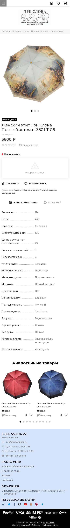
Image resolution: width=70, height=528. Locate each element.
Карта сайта (48, 522)
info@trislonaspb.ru (16, 442)
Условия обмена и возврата (18, 466)
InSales (55, 525)
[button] (32, 111)
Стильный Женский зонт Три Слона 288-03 (16, 405)
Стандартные (8, 193)
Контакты (7, 480)
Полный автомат (48, 190)
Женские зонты (31, 190)
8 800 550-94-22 (14, 434)
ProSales (32, 525)
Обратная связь (11, 470)
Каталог (18, 190)
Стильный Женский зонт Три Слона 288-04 (51, 405)
